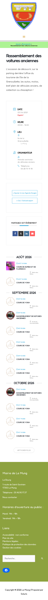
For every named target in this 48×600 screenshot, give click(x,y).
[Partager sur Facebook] (15, 233)
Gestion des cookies (12, 547)
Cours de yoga (23, 283)
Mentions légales (10, 541)
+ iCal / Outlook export (24, 201)
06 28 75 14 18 (27, 169)
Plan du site (8, 538)
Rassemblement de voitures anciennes (29, 317)
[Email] (32, 233)
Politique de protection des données (19, 544)
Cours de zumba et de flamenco (26, 268)
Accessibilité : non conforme (16, 535)
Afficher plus (24, 450)
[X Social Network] (20, 233)
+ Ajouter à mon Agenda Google (24, 193)
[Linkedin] (26, 233)
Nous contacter (10, 497)
